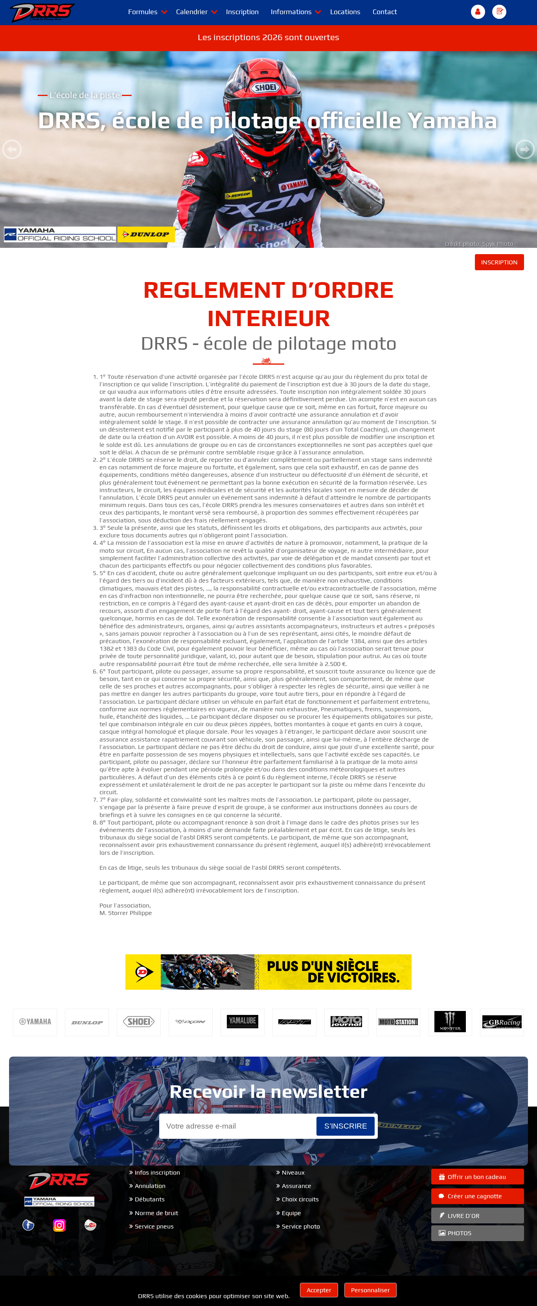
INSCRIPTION (499, 262)
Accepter (319, 1290)
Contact (385, 11)
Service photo (301, 1226)
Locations (345, 11)
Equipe (291, 1213)
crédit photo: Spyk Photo (479, 243)
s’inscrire (345, 1126)
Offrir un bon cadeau (476, 1177)
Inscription (242, 11)
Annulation (150, 1186)
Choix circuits (300, 1199)
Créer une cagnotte (474, 1196)
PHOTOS (458, 1233)
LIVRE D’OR (463, 1215)
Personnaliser (370, 1290)
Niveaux (293, 1172)
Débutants (150, 1199)
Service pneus (154, 1226)
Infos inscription (157, 1172)
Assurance (296, 1186)
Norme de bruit (156, 1213)
